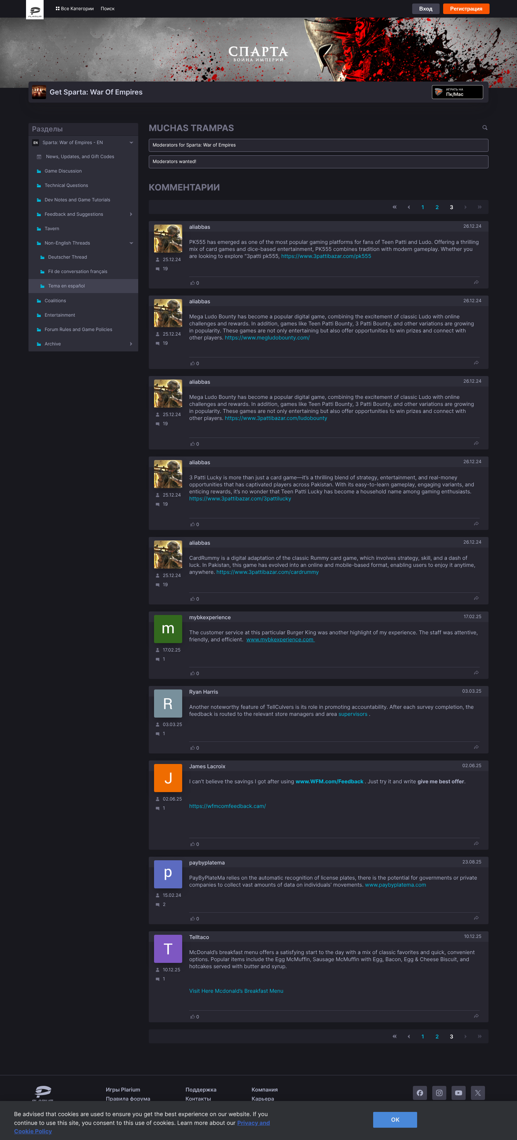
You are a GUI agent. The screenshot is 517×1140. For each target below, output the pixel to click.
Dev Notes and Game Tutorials (77, 200)
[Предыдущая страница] (409, 207)
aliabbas (199, 227)
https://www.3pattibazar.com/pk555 (326, 256)
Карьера (263, 1098)
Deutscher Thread (67, 257)
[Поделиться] (476, 283)
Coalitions (55, 301)
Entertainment (60, 315)
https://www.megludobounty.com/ (267, 337)
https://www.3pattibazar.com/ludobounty (276, 418)
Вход (426, 9)
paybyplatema (207, 862)
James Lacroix (207, 766)
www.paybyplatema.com (395, 884)
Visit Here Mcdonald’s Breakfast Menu (236, 990)
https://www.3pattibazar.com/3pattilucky (240, 498)
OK (395, 1119)
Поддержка (201, 1089)
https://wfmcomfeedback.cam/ (227, 806)
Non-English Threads (67, 243)
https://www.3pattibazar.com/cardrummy (268, 572)
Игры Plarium (123, 1089)
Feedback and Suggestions (74, 214)
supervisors (352, 714)
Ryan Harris (203, 691)
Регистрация (466, 9)
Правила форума (128, 1098)
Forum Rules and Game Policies (78, 329)
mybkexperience (210, 617)
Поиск (108, 9)
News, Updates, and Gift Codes (80, 157)
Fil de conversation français (77, 271)
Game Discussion (63, 171)
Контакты (198, 1098)
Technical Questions (66, 185)
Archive (53, 344)
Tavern (52, 229)
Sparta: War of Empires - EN (73, 142)
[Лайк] (192, 282)
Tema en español (66, 286)
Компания (265, 1089)
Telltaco (199, 937)
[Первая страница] (395, 207)
